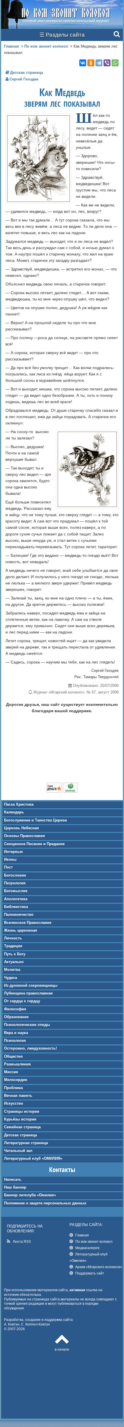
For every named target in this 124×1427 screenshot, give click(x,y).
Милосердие (15, 1080)
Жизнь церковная (20, 930)
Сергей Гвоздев (24, 79)
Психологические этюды (27, 1024)
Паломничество (18, 914)
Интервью (13, 851)
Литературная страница (26, 1143)
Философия (15, 1009)
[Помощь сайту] (62, 791)
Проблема (13, 1088)
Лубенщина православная (28, 993)
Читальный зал (18, 1150)
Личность (13, 938)
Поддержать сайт (89, 1273)
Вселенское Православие (27, 922)
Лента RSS (22, 1241)
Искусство (13, 1103)
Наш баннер (15, 1187)
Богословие (15, 875)
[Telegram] (98, 62)
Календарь (14, 812)
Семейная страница (22, 1127)
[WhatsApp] (115, 62)
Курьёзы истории (20, 1119)
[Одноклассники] (90, 62)
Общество (13, 1056)
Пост (8, 867)
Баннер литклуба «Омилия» (30, 1195)
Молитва (12, 969)
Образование (16, 1017)
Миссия (11, 1072)
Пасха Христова (18, 804)
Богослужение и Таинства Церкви (35, 820)
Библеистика (16, 907)
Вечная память (18, 1095)
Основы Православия (24, 836)
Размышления (17, 1064)
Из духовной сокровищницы (30, 985)
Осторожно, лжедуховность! (30, 1048)
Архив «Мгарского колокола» (98, 1267)
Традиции (13, 946)
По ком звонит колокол (46, 46)
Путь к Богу (14, 954)
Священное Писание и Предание (34, 844)
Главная (11, 46)
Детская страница (20, 1135)
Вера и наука (16, 1033)
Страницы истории (21, 1111)
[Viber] (107, 62)
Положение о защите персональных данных (45, 1203)
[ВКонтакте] (82, 62)
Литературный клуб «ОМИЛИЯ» (33, 1158)
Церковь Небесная (21, 828)
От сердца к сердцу (22, 1001)
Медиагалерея (87, 1248)
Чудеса (10, 977)
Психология (15, 1040)
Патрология (15, 883)
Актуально (14, 962)
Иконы (10, 859)
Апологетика (15, 899)
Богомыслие (15, 891)
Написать (12, 1179)
